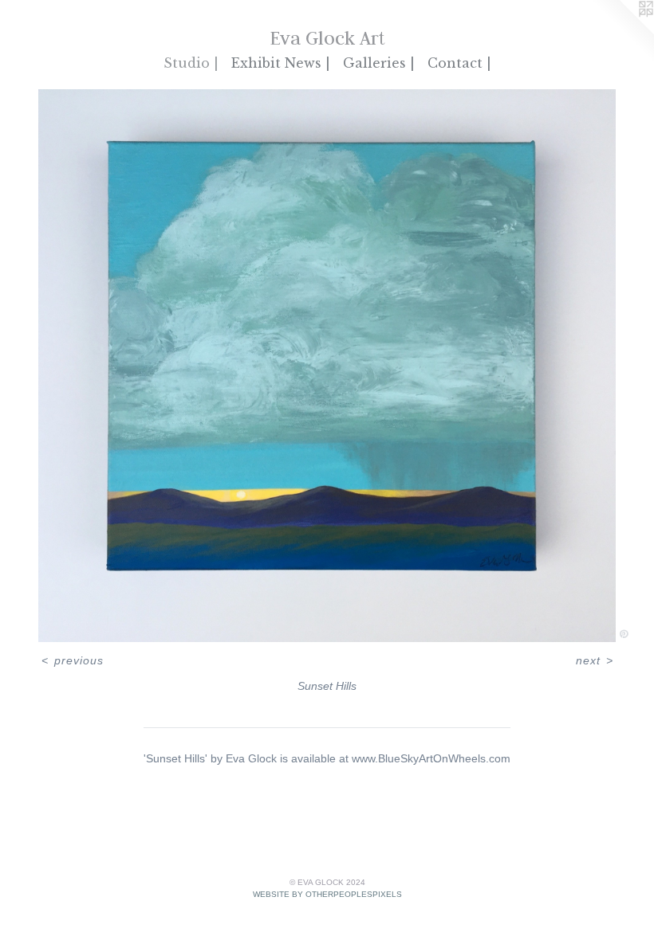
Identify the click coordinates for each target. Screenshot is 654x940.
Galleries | (379, 63)
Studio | (191, 63)
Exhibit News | (280, 63)
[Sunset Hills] (327, 365)
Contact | (459, 63)
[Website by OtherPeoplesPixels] (622, 32)
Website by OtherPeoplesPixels (327, 894)
